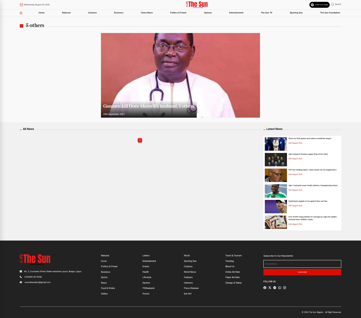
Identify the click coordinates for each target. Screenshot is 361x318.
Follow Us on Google (321, 5)
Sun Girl (187, 293)
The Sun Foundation (330, 12)
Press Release (191, 288)
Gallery (104, 293)
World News (190, 272)
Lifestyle (146, 277)
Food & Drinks (108, 288)
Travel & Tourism (233, 255)
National (66, 12)
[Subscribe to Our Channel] (274, 287)
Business (118, 12)
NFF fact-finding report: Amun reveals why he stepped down (312, 170)
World (187, 255)
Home (42, 12)
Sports (104, 277)
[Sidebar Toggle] (21, 13)
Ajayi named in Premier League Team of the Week (308, 154)
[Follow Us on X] (269, 287)
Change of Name (233, 282)
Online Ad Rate (232, 272)
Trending (229, 261)
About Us (229, 266)
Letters (146, 255)
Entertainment (236, 12)
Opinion (208, 12)
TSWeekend (148, 288)
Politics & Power (178, 12)
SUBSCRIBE (302, 272)
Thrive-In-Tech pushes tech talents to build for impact (309, 138)
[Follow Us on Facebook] (264, 287)
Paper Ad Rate (232, 277)
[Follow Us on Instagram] (284, 287)
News (104, 282)
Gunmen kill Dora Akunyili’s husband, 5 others (148, 106)
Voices (145, 293)
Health (145, 272)
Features (188, 277)
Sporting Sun (296, 12)
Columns (92, 12)
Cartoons (188, 282)
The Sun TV (266, 12)
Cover (104, 261)
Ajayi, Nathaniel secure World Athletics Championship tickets (313, 185)
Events (145, 266)
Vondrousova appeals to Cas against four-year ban (307, 201)
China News (147, 12)
